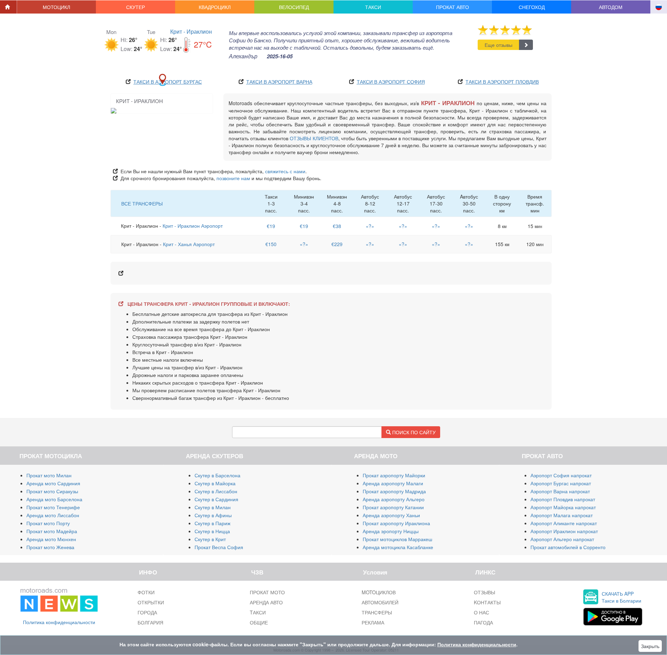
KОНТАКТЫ (487, 602)
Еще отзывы (498, 44)
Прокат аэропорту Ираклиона (396, 523)
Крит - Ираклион (191, 31)
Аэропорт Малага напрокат (561, 515)
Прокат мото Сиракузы (52, 491)
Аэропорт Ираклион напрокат (564, 531)
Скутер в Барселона (217, 475)
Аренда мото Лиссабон (52, 515)
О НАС (481, 612)
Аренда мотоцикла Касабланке (398, 547)
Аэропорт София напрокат (561, 475)
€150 (271, 244)
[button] (56, 7)
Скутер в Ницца (212, 531)
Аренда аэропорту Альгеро (394, 499)
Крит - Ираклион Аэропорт (193, 225)
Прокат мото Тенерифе (53, 507)
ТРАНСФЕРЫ (377, 612)
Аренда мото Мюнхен (51, 539)
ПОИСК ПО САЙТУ (413, 432)
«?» (370, 225)
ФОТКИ (146, 592)
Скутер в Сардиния (216, 499)
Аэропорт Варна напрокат (560, 491)
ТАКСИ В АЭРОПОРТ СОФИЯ (391, 81)
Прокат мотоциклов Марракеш (397, 539)
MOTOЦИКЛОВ (379, 592)
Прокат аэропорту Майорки (394, 475)
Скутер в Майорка (215, 483)
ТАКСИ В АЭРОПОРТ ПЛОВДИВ (502, 81)
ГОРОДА (147, 612)
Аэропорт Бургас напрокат (560, 483)
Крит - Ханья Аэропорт (189, 244)
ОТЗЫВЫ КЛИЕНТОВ (314, 138)
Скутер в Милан (213, 507)
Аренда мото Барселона (54, 499)
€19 (271, 225)
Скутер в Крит (210, 539)
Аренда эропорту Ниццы (391, 531)
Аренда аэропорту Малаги (393, 483)
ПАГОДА (483, 622)
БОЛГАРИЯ (150, 622)
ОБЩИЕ (259, 622)
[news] (59, 598)
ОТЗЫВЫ (484, 592)
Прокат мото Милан (49, 475)
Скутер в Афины (213, 515)
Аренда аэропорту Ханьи (391, 515)
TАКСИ (258, 612)
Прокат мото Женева (50, 547)
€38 (337, 225)
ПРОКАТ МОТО (267, 592)
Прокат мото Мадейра (51, 531)
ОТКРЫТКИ (151, 602)
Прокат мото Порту (48, 523)
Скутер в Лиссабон (216, 491)
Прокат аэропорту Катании (393, 507)
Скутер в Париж (212, 523)
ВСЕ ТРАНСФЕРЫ (142, 203)
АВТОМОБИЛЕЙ (380, 602)
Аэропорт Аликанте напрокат (563, 523)
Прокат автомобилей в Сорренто (568, 547)
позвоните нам (233, 178)
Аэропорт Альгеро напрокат (562, 539)
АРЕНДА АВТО (266, 602)
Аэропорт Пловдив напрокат (562, 499)
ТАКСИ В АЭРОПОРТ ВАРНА (279, 81)
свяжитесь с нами (285, 171)
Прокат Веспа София (219, 547)
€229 (337, 244)
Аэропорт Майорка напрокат (563, 507)
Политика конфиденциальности (59, 622)
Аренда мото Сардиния (53, 483)
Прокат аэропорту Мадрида (394, 491)
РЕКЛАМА (373, 622)
